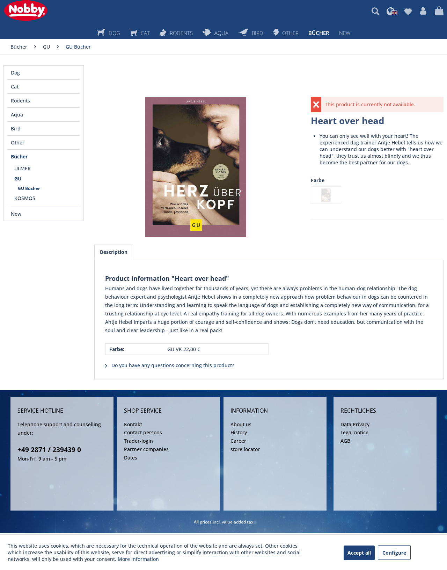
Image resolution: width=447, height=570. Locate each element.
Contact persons (143, 432)
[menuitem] (375, 11)
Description (113, 252)
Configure (394, 552)
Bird (16, 128)
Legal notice (354, 432)
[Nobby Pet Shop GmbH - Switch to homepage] (25, 10)
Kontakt (133, 424)
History (238, 432)
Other (17, 142)
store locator (245, 449)
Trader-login (138, 440)
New (16, 214)
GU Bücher (29, 188)
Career (238, 440)
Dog (15, 72)
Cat (15, 86)
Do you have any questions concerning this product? (172, 365)
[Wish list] (408, 11)
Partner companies (146, 449)
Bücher (19, 156)
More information (138, 559)
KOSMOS (24, 198)
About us (240, 424)
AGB (345, 440)
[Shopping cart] (439, 11)
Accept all (359, 552)
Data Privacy (354, 424)
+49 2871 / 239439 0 (49, 449)
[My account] (423, 11)
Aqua (17, 114)
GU (18, 178)
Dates (130, 457)
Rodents (20, 100)
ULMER (22, 168)
